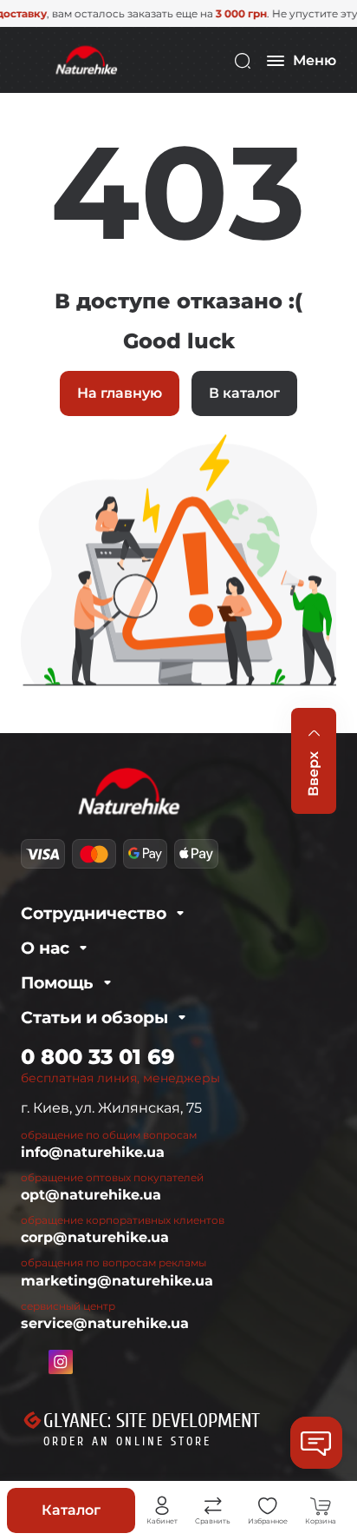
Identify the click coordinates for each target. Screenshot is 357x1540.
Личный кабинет (162, 1506)
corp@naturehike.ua (95, 1237)
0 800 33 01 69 (98, 1056)
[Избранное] (267, 1506)
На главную (119, 393)
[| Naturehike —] (85, 59)
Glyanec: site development (151, 1421)
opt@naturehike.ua (91, 1194)
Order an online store (127, 1441)
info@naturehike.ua (93, 1152)
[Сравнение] (213, 1506)
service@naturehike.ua (105, 1323)
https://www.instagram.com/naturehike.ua (61, 1362)
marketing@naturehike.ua (117, 1280)
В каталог (244, 393)
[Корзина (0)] (320, 1506)
